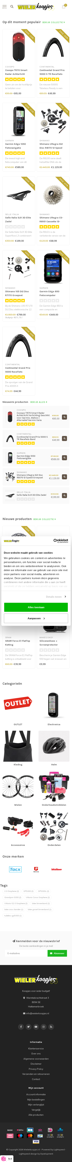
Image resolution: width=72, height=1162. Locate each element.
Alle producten (36, 1114)
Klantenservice (36, 1048)
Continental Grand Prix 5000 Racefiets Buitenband (17, 372)
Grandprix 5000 (12, 897)
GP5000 (28, 891)
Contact (36, 1079)
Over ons (36, 1053)
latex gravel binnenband (39, 909)
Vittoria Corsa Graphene (38, 897)
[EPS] (40, 1130)
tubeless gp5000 (13, 915)
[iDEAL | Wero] (50, 1130)
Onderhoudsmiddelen (50, 772)
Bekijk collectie (53, 22)
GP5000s (43, 891)
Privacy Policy (36, 1069)
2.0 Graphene (11, 891)
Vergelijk (36, 1109)
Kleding (6, 732)
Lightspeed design (28, 1153)
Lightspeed (59, 1149)
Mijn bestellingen (36, 1099)
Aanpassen (34, 618)
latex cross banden (13, 909)
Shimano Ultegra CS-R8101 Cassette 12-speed (51, 221)
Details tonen (54, 596)
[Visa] (36, 1141)
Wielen (6, 772)
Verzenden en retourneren (36, 1074)
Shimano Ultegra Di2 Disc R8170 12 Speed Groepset (51, 148)
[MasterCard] (30, 1135)
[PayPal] (50, 1135)
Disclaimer (36, 1063)
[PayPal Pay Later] (60, 1135)
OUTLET (6, 692)
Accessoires (9, 812)
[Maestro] (20, 1135)
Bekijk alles (38, 402)
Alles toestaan (36, 607)
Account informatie (36, 1094)
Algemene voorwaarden (36, 1058)
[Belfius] (20, 1130)
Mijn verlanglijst (36, 1104)
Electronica (44, 692)
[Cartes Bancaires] (30, 1130)
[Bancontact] (40, 1135)
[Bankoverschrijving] (10, 1130)
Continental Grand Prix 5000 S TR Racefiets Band (52, 74)
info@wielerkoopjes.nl (37, 1013)
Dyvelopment (46, 1153)
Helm (41, 732)
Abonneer (58, 953)
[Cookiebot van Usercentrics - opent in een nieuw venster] (53, 541)
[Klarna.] (10, 1135)
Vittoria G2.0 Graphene (15, 903)
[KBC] (60, 1130)
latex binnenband (41, 903)
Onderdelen (45, 812)
